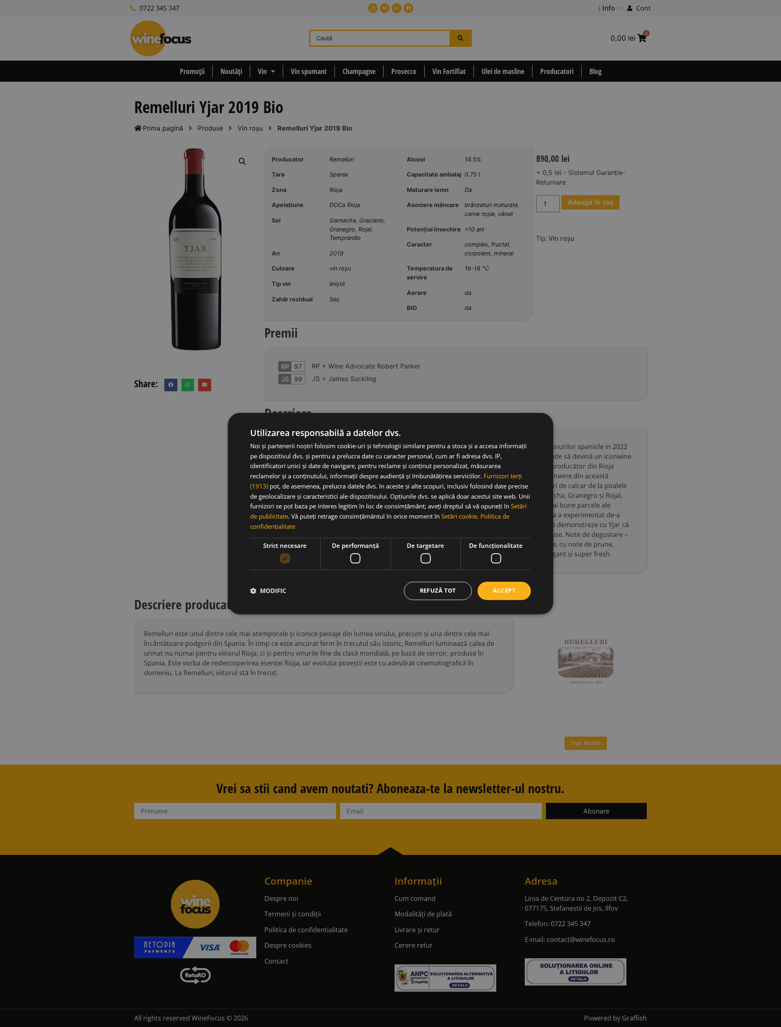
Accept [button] (504, 590)
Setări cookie (459, 516)
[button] (268, 591)
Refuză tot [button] (438, 590)
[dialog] (390, 513)
